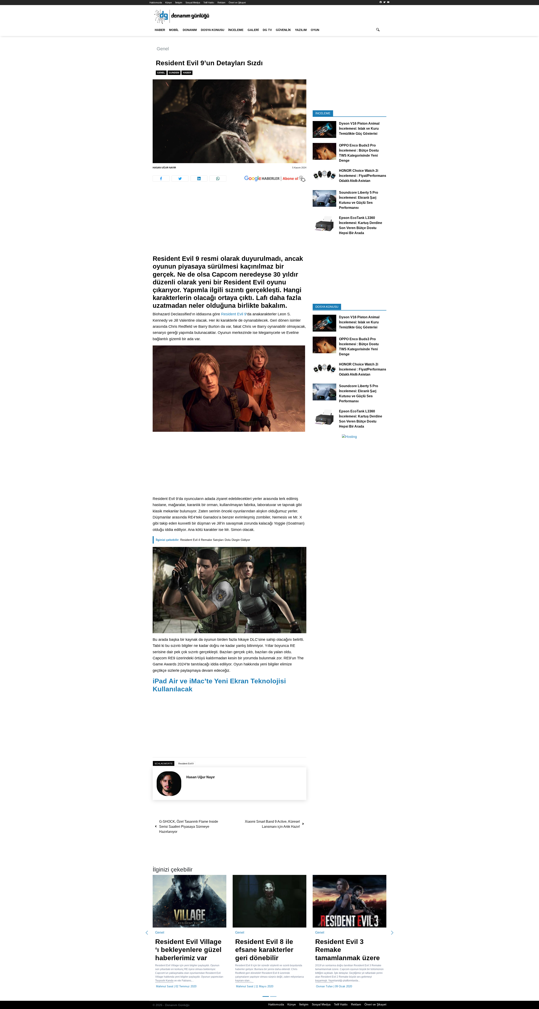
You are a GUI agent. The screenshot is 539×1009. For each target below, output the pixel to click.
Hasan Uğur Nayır (164, 167)
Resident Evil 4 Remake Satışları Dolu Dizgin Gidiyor (203, 539)
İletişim (178, 2)
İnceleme (235, 30)
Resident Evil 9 (233, 314)
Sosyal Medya (192, 2)
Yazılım (301, 30)
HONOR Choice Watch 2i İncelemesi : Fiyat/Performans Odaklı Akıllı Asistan (362, 176)
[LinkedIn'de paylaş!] (199, 178)
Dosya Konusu (212, 30)
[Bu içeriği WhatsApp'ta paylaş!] (218, 178)
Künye (168, 2)
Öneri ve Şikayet (237, 2)
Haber (160, 30)
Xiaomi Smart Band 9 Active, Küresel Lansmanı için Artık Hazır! (272, 824)
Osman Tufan (324, 986)
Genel (163, 48)
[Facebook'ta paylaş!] (161, 178)
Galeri (253, 30)
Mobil (174, 30)
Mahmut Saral (164, 986)
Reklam (221, 2)
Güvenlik (283, 30)
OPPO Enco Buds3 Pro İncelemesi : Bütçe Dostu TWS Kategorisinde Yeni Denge (359, 153)
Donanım (190, 30)
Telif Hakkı (208, 2)
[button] (147, 933)
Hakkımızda (155, 2)
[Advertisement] (130, 76)
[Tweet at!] (180, 178)
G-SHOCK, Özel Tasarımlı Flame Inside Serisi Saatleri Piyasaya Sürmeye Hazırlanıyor (188, 826)
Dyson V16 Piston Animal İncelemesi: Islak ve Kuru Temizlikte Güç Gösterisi (359, 128)
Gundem (174, 72)
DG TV (267, 30)
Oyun (315, 30)
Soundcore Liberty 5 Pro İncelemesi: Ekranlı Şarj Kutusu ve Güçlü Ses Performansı (358, 200)
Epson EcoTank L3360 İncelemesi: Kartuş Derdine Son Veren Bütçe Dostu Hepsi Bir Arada (360, 225)
